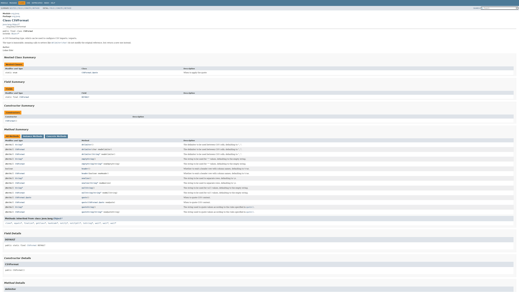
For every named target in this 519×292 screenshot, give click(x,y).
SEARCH (476, 8)
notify (63, 223)
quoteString (88, 207)
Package (13, 3)
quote (84, 197)
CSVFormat (24, 97)
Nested (13, 8)
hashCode (52, 223)
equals (17, 223)
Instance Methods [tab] (32, 136)
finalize (28, 223)
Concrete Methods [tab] (56, 136)
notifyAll (75, 223)
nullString (87, 188)
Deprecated (37, 3)
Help (53, 3)
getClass (40, 223)
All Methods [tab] (12, 136)
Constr (27, 8)
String (18, 145)
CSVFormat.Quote (90, 73)
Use (28, 3)
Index (46, 3)
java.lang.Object (10, 24)
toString (87, 223)
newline (85, 178)
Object (14, 34)
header (85, 169)
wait (97, 223)
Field (20, 8)
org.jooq (15, 13)
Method (35, 8)
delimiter (86, 145)
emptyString (88, 159)
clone (8, 223)
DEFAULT (85, 97)
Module (4, 3)
